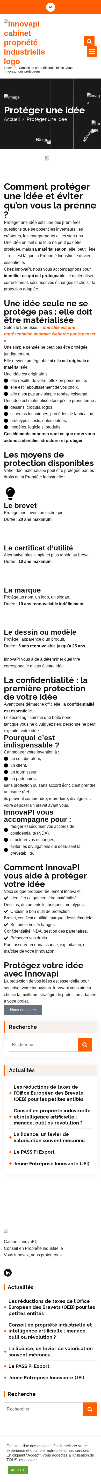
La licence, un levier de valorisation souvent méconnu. (50, 1137)
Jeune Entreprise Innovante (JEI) (51, 1163)
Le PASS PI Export (34, 1152)
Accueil (12, 119)
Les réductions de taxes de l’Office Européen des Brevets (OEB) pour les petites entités (48, 1093)
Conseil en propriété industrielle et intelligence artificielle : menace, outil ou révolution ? (52, 1117)
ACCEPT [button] (18, 1470)
